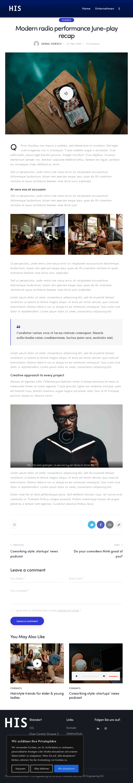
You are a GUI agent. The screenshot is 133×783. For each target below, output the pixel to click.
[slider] (114, 676)
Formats (66, 20)
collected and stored (68, 610)
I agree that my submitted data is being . (48, 610)
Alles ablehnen (41, 768)
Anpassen (20, 768)
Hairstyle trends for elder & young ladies (37, 695)
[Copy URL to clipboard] (119, 525)
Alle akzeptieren (66, 768)
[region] (45, 755)
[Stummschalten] (104, 676)
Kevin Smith (100, 465)
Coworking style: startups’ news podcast (94, 695)
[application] (96, 676)
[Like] (14, 525)
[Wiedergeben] (76, 676)
